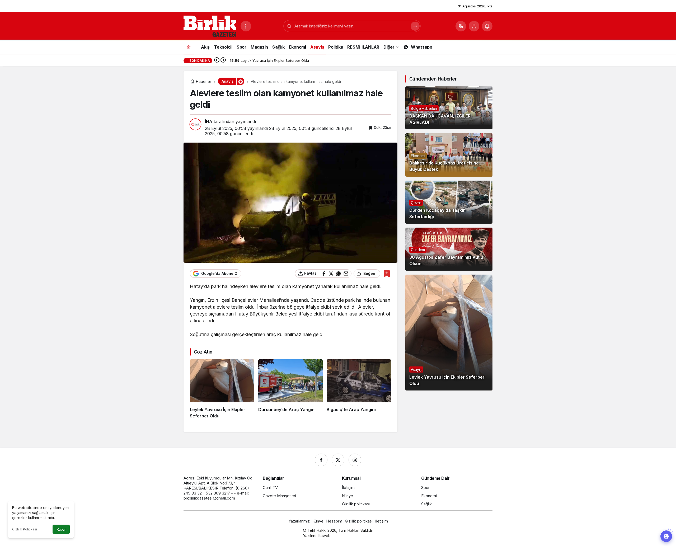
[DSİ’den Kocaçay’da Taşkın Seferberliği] (448, 202)
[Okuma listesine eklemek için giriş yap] (386, 273)
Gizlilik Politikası (24, 529)
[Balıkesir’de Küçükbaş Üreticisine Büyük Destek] (448, 154)
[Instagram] (355, 460)
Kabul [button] (61, 529)
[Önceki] (217, 60)
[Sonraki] (223, 60)
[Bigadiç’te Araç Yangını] (359, 389)
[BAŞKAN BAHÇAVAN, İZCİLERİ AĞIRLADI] (448, 107)
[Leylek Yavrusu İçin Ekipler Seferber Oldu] (222, 389)
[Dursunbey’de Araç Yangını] (290, 389)
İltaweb (324, 535)
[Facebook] (321, 460)
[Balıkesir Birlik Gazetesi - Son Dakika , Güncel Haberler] (210, 25)
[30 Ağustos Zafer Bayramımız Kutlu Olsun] (448, 249)
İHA (208, 121)
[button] (461, 26)
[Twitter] (338, 460)
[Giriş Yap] (474, 26)
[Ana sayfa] (188, 46)
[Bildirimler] (487, 26)
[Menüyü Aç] (246, 26)
